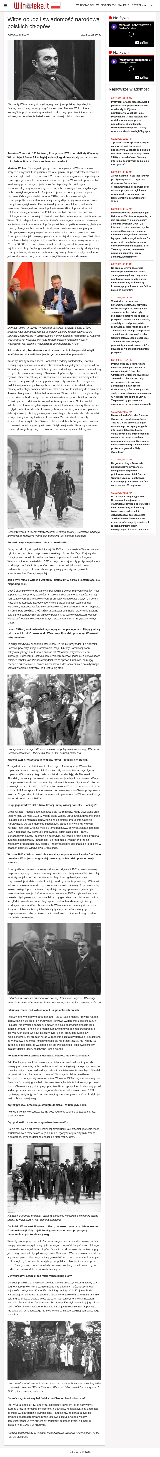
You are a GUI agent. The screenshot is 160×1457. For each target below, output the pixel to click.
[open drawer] (5, 5)
